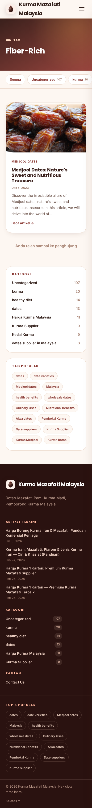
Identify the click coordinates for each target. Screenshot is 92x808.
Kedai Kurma (46, 334)
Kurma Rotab (57, 440)
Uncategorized (47, 79)
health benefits (27, 397)
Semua (15, 79)
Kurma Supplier (46, 326)
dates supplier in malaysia (46, 343)
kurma (46, 291)
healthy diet (46, 300)
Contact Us (15, 682)
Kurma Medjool (27, 440)
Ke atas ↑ (13, 801)
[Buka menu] (81, 9)
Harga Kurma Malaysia (46, 317)
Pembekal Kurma (54, 418)
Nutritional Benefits (60, 408)
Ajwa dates (24, 418)
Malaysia (52, 386)
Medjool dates (26, 386)
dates (46, 308)
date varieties (44, 376)
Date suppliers (26, 429)
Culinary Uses (26, 408)
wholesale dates (59, 397)
